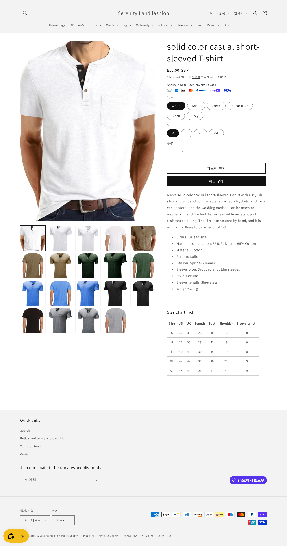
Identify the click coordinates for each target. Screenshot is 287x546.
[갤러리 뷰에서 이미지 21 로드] (33, 320)
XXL (216, 133)
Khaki (196, 106)
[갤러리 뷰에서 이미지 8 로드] (88, 238)
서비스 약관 (131, 535)
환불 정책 (88, 535)
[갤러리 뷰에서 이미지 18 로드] (88, 293)
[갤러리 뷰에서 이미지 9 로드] (115, 238)
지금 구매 (216, 181)
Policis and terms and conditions (44, 438)
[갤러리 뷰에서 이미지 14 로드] (115, 265)
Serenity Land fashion (42, 535)
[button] (25, 13)
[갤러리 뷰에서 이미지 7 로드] (60, 238)
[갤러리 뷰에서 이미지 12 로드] (60, 265)
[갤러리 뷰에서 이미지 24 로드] (115, 320)
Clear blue (240, 106)
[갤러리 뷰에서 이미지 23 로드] (88, 320)
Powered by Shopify (67, 535)
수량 (170, 143)
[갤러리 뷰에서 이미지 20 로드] (143, 293)
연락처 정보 (164, 535)
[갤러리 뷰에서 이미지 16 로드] (33, 293)
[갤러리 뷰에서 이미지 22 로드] (60, 320)
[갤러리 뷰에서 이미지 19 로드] (115, 293)
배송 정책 (147, 535)
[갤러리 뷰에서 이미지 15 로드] (143, 265)
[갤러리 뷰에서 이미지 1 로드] (33, 238)
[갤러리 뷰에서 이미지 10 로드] (143, 238)
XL (200, 133)
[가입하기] (96, 480)
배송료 (196, 76)
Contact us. (28, 454)
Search (25, 430)
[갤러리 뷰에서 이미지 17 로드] (60, 293)
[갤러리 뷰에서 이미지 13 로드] (88, 265)
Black (176, 116)
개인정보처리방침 (109, 535)
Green (216, 106)
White (176, 106)
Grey (194, 116)
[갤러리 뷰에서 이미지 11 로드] (33, 265)
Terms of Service (32, 446)
